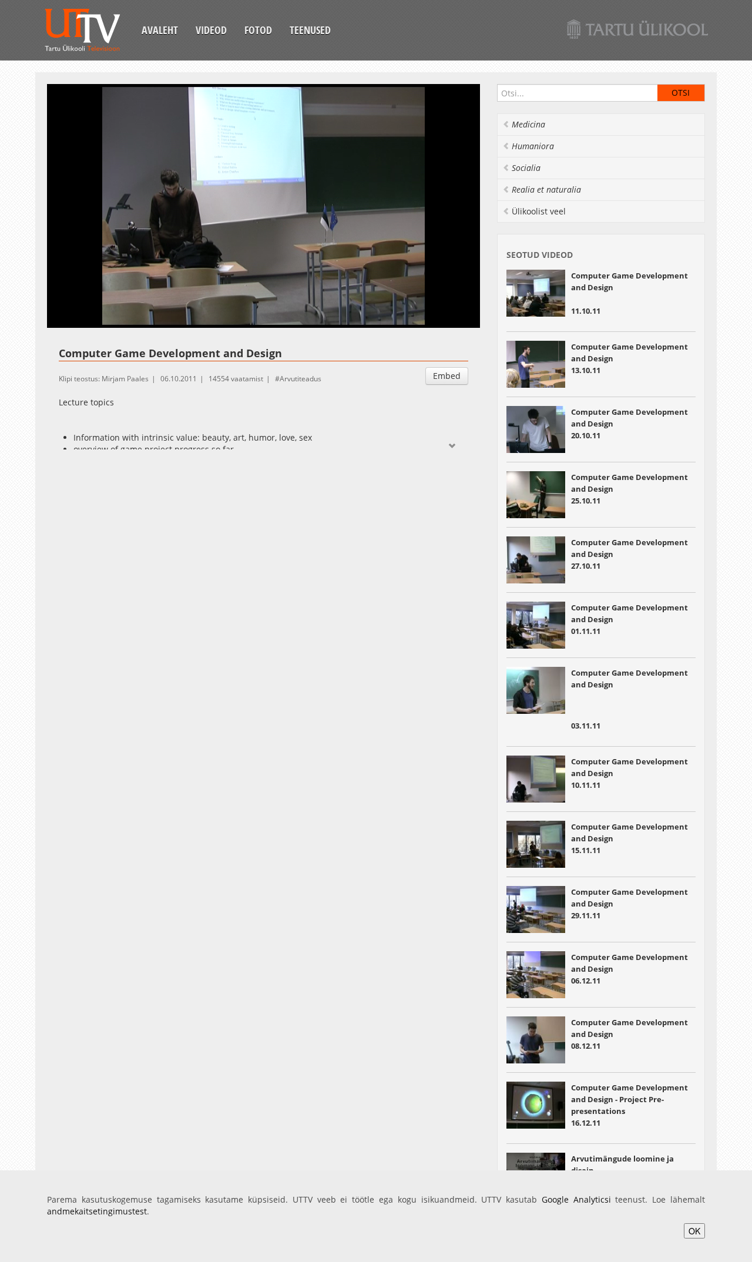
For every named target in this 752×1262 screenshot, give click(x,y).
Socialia (526, 167)
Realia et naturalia (546, 189)
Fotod (258, 30)
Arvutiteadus (300, 379)
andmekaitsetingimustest (97, 1211)
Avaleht (160, 30)
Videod (211, 30)
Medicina (528, 124)
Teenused (310, 30)
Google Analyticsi (576, 1199)
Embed (447, 375)
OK (694, 1231)
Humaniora (533, 146)
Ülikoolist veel (539, 211)
